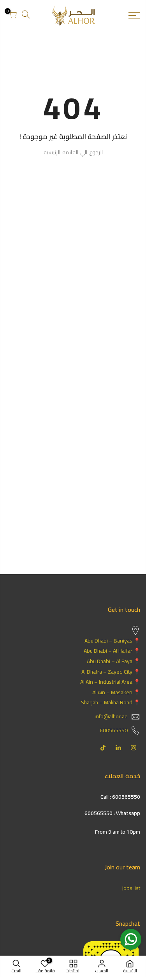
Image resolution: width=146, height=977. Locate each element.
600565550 (114, 730)
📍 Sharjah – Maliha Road (110, 702)
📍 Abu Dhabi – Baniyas (112, 641)
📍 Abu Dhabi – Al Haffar (112, 651)
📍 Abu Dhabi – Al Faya (113, 661)
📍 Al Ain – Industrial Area (110, 682)
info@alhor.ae (111, 716)
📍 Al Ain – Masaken (116, 692)
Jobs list (131, 888)
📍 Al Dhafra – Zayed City (110, 672)
